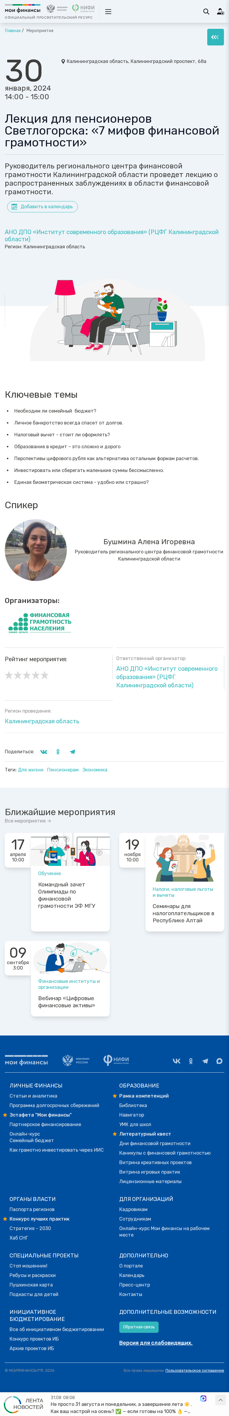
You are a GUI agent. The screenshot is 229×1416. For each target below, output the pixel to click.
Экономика (94, 770)
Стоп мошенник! (28, 1266)
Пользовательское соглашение (194, 1370)
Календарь (131, 1275)
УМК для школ (135, 1124)
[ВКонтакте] (176, 1061)
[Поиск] (206, 11)
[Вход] (220, 11)
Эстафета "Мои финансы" (41, 1115)
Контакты (130, 1294)
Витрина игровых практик (149, 1172)
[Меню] (215, 37)
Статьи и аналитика (33, 1096)
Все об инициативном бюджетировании (57, 1329)
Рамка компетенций (144, 1096)
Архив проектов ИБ (32, 1348)
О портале (131, 1266)
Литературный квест (145, 1134)
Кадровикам (133, 1209)
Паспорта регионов (32, 1209)
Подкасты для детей (34, 1294)
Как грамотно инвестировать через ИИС (57, 1150)
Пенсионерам (63, 770)
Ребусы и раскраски (33, 1275)
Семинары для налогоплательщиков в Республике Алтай (183, 913)
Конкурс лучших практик (39, 1219)
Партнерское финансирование (45, 1124)
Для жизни (31, 770)
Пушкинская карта (31, 1285)
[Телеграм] (205, 1061)
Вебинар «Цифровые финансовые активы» (66, 1002)
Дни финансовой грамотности (155, 1143)
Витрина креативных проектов (155, 1162)
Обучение (49, 873)
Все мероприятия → (28, 821)
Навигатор (131, 1115)
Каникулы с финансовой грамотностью (165, 1153)
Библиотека (133, 1105)
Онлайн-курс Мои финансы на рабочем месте (164, 1232)
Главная (13, 30)
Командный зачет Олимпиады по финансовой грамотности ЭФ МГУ (66, 895)
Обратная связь (139, 1327)
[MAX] (219, 1061)
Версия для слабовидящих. (156, 1343)
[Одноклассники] (191, 1061)
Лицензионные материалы (150, 1181)
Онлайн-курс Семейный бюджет (32, 1137)
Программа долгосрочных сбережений (54, 1105)
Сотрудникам (135, 1219)
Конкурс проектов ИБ (34, 1339)
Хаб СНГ (19, 1238)
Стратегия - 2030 (30, 1228)
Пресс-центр (134, 1285)
